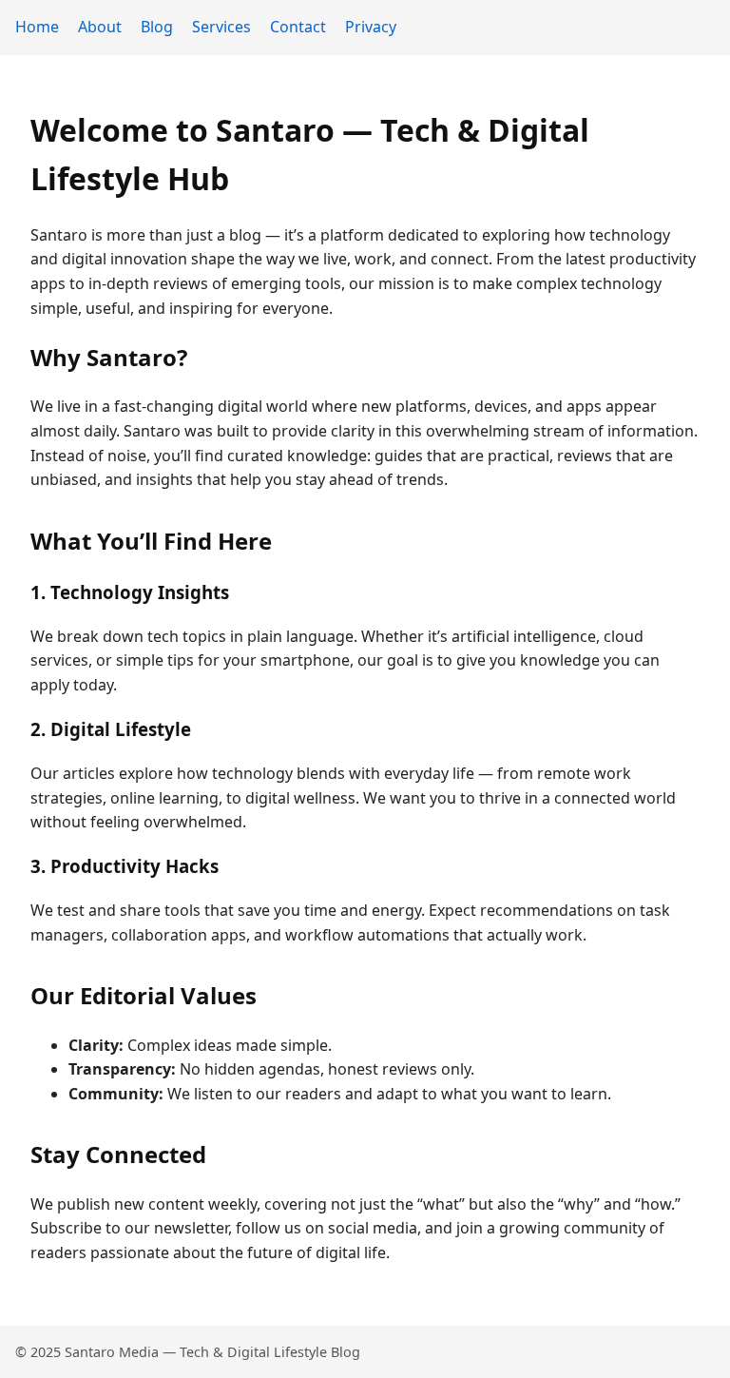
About (100, 26)
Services (221, 26)
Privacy (370, 26)
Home (37, 26)
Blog (157, 26)
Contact (298, 26)
